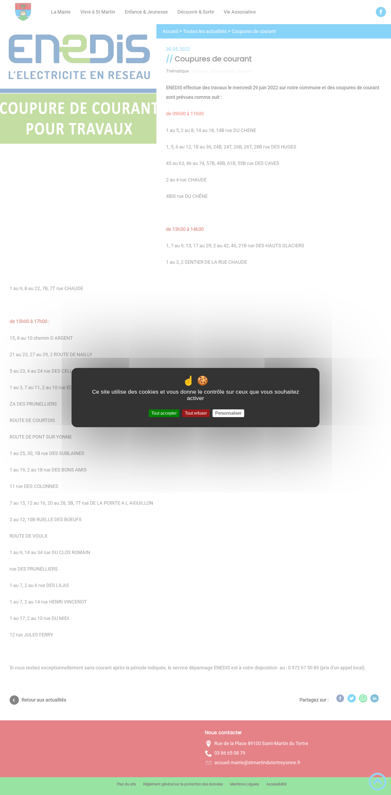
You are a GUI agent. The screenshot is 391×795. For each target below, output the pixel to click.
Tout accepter (164, 413)
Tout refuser (196, 413)
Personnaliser (228, 413)
